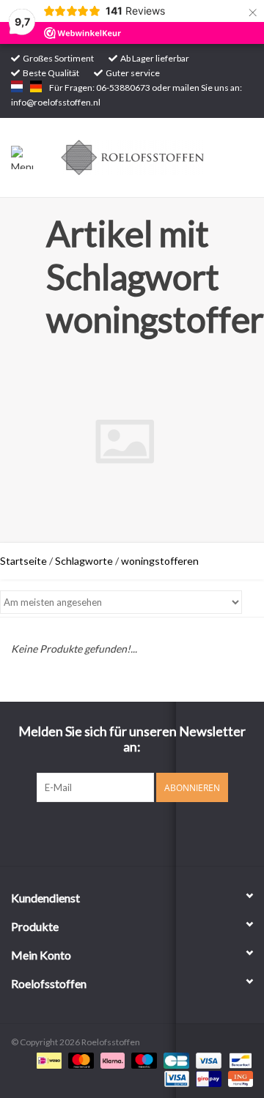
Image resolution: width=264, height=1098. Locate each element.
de (36, 86)
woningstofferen (160, 560)
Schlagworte (84, 560)
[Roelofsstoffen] (155, 156)
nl (17, 86)
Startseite (23, 560)
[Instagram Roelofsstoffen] (145, 832)
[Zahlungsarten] (47, 1059)
